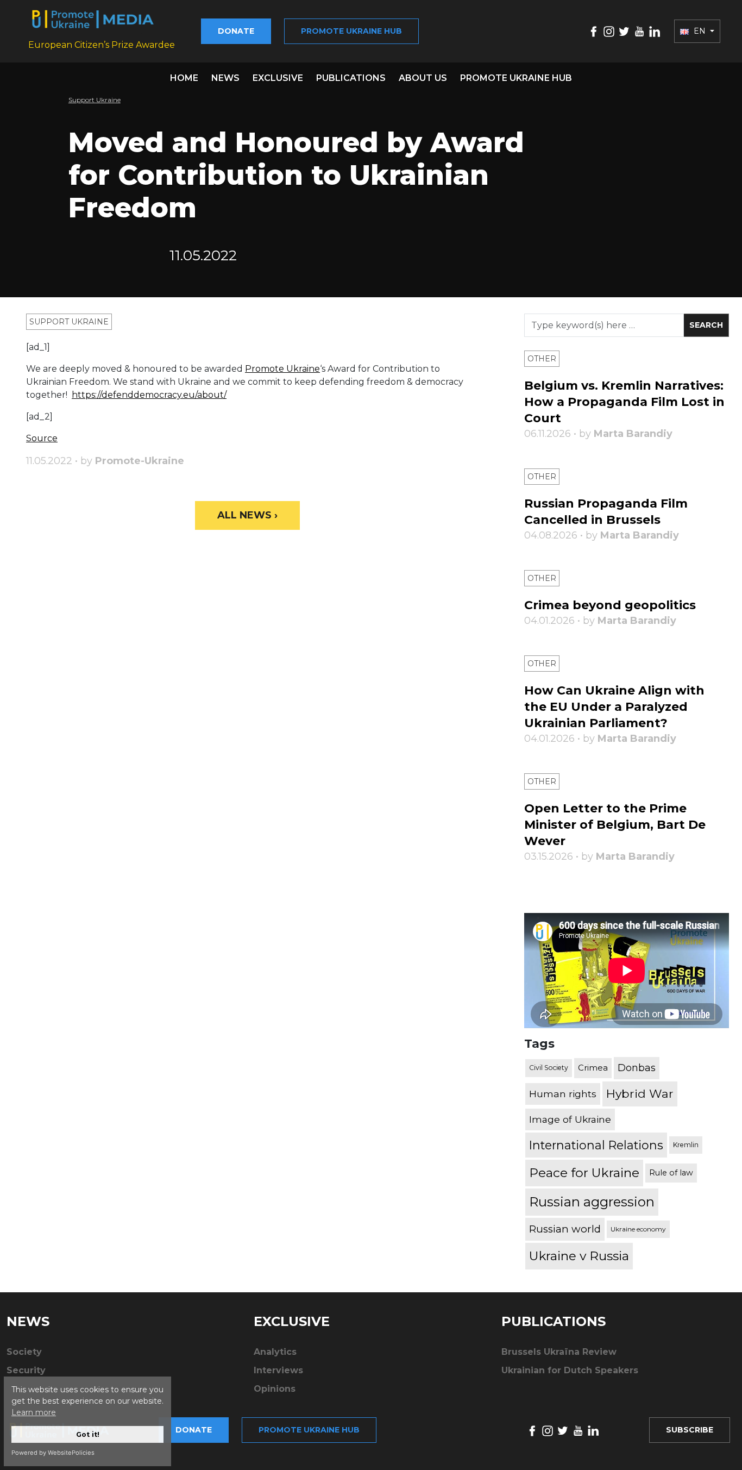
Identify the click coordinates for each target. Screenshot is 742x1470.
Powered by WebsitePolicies (53, 1452)
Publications (351, 78)
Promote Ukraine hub (351, 31)
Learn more (33, 1412)
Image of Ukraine (570, 1119)
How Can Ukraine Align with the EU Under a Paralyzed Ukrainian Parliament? (614, 706)
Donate (236, 31)
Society (24, 1352)
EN (699, 31)
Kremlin (686, 1145)
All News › (247, 515)
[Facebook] (593, 31)
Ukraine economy (638, 1229)
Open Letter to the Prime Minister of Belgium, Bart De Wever (615, 824)
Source (42, 438)
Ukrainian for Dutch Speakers (569, 1370)
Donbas (637, 1068)
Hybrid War (640, 1093)
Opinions (274, 1389)
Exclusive (278, 78)
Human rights (562, 1093)
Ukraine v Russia (579, 1255)
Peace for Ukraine (584, 1172)
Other (541, 359)
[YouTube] (639, 31)
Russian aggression (592, 1202)
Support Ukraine (94, 100)
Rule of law (671, 1173)
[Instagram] (608, 31)
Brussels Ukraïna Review (559, 1352)
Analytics (275, 1352)
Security (26, 1370)
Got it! (87, 1434)
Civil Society (548, 1068)
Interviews (278, 1370)
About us (423, 78)
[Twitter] (624, 31)
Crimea (593, 1067)
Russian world (565, 1229)
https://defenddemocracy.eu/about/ (149, 395)
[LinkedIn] (654, 31)
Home (184, 78)
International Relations (596, 1145)
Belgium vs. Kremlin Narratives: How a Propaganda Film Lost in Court (624, 402)
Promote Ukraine (282, 369)
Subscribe (689, 1430)
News (225, 78)
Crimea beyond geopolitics (610, 605)
